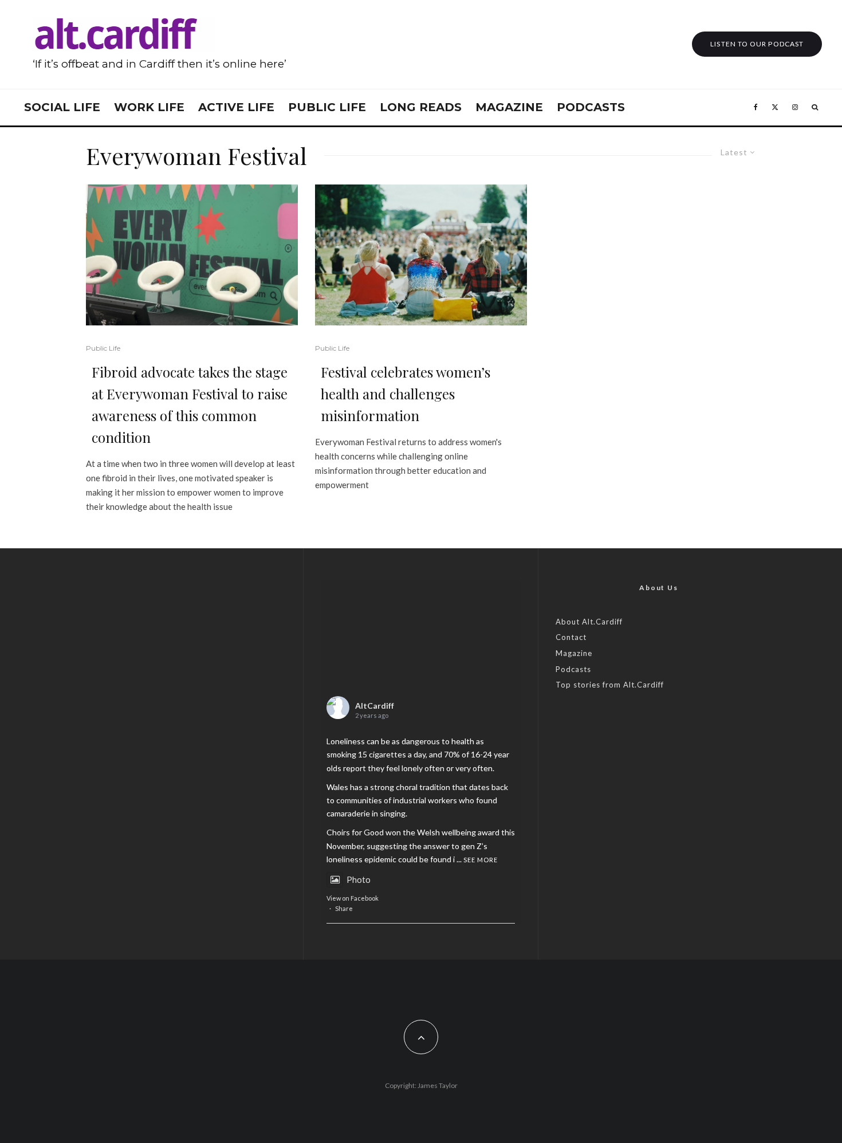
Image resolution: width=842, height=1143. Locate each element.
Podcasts (591, 107)
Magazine (509, 107)
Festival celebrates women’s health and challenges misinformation (405, 394)
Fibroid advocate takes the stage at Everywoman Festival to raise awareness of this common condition (190, 404)
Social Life (62, 107)
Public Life (327, 107)
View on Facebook (352, 898)
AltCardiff (374, 705)
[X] (775, 107)
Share (344, 908)
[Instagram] (795, 107)
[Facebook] (756, 107)
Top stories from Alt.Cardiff (610, 684)
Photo (359, 879)
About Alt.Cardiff (589, 621)
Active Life (236, 107)
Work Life (149, 107)
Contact (571, 637)
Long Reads (421, 107)
